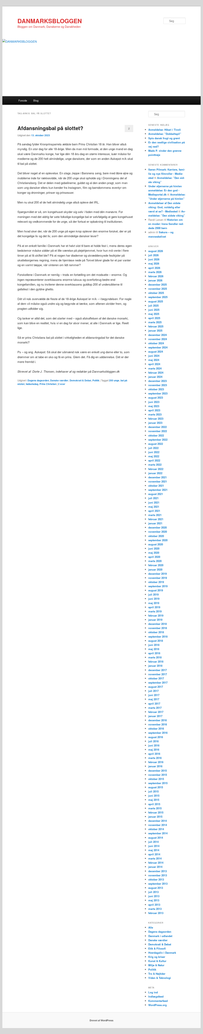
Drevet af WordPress (101, 1020)
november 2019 (157, 578)
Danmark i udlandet (160, 936)
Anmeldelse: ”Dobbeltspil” (164, 134)
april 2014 (154, 854)
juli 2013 (153, 892)
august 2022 (155, 444)
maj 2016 (153, 749)
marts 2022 (155, 464)
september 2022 (158, 439)
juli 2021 (153, 498)
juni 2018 (153, 645)
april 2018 (154, 653)
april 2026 (154, 268)
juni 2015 (153, 795)
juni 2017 (153, 695)
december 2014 (157, 821)
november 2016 (157, 724)
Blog (35, 100)
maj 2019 (153, 603)
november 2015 (157, 775)
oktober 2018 (156, 632)
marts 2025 (155, 322)
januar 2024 (155, 377)
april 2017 (154, 703)
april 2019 (154, 607)
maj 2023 (153, 406)
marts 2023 (155, 414)
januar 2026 (155, 280)
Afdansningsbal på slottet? (50, 128)
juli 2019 (153, 594)
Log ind (153, 992)
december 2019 (157, 574)
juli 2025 (153, 305)
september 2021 (158, 490)
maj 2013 (153, 900)
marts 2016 (155, 758)
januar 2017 (155, 716)
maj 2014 (153, 850)
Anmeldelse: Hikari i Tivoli (164, 129)
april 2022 (154, 460)
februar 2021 (155, 519)
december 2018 (157, 624)
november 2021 (157, 481)
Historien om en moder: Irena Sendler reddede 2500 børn (166, 224)
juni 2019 (153, 598)
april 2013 (154, 904)
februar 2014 (155, 862)
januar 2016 (155, 766)
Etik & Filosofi (157, 948)
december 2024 (157, 335)
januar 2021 (155, 523)
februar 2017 (155, 712)
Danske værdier (59, 380)
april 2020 (154, 557)
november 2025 (157, 289)
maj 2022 (153, 456)
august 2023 (155, 397)
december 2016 (157, 720)
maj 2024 (153, 360)
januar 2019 (155, 620)
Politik (95, 380)
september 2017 (158, 682)
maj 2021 (153, 506)
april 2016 (154, 754)
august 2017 (155, 687)
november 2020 (157, 531)
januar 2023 (155, 423)
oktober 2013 (156, 879)
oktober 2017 (156, 678)
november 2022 (157, 431)
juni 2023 (153, 402)
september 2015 (158, 783)
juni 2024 (153, 356)
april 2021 (154, 511)
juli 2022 (153, 448)
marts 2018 (155, 657)
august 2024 (155, 351)
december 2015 (157, 770)
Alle (150, 927)
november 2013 (157, 875)
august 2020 (155, 544)
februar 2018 (155, 661)
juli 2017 (153, 691)
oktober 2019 (156, 582)
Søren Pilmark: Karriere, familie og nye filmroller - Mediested (166, 174)
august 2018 (155, 641)
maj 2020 (153, 552)
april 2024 (154, 364)
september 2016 (158, 733)
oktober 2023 (156, 389)
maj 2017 (153, 699)
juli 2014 (153, 842)
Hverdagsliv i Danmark (162, 952)
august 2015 (155, 787)
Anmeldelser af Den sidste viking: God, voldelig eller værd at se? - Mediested (164, 207)
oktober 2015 (156, 779)
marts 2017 (155, 708)
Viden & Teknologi (159, 978)
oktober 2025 (156, 293)
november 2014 (157, 825)
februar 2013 (155, 913)
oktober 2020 (156, 536)
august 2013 (155, 888)
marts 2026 (155, 272)
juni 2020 (153, 548)
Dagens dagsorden (38, 380)
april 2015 (154, 804)
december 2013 (157, 871)
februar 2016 (155, 762)
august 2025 (155, 301)
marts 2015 (155, 808)
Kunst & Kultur (157, 961)
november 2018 (157, 628)
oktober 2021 (156, 485)
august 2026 (155, 251)
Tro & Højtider (156, 973)
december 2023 (157, 381)
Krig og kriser (156, 957)
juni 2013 (153, 896)
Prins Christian (47, 384)
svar (61, 384)
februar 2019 (155, 615)
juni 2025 (153, 310)
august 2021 (155, 494)
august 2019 (155, 590)
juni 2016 (153, 745)
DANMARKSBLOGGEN (49, 20)
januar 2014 (155, 867)
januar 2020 (155, 569)
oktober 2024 (156, 343)
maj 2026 (153, 263)
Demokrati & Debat (80, 380)
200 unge (114, 380)
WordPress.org (157, 1005)
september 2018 (158, 636)
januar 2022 (155, 473)
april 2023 (154, 410)
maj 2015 (153, 800)
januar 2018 (155, 666)
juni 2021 (153, 502)
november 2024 (157, 339)
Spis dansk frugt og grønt (164, 138)
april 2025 (154, 318)
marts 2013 (155, 909)
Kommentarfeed (158, 1001)
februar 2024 (155, 372)
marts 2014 (155, 858)
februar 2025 (155, 326)
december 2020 (157, 527)
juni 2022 (153, 452)
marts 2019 (155, 611)
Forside (22, 100)
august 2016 (155, 737)
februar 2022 (155, 469)
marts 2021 (155, 515)
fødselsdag (32, 384)
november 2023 (157, 385)
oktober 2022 (156, 435)
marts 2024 (155, 368)
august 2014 (155, 837)
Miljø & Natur (156, 965)
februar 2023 (155, 418)
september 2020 (158, 540)
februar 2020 (155, 565)
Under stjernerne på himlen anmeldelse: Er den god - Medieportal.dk (165, 190)
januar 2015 (155, 816)
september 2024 (158, 347)
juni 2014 (153, 846)
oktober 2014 (156, 829)
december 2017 (157, 670)
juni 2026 (153, 259)
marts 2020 (155, 561)
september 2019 (158, 586)
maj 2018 (153, 649)
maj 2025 (153, 314)
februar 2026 (155, 276)
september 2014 (158, 833)
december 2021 (157, 477)
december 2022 (157, 427)
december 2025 (157, 284)
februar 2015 (155, 812)
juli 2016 (153, 741)
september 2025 (158, 297)
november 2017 (157, 674)
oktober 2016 (156, 728)
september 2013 (158, 883)
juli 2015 (153, 791)
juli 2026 (153, 255)
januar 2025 (155, 330)
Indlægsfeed (156, 996)
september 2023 (158, 393)
